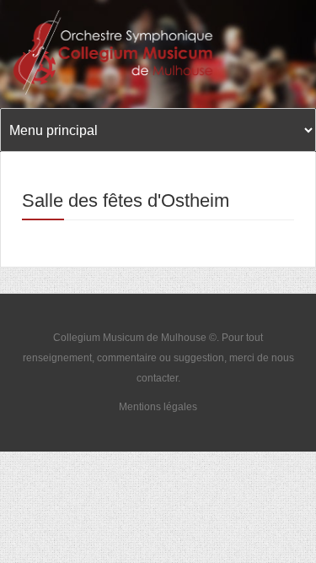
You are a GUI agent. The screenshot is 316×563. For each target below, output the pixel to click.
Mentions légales (158, 407)
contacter (157, 378)
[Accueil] (120, 52)
